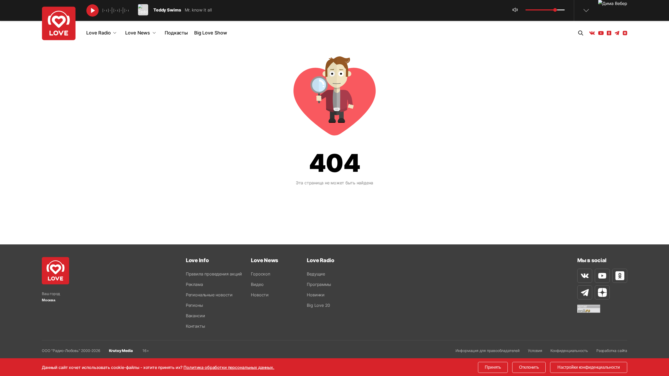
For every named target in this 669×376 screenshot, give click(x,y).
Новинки (316, 294)
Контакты (195, 326)
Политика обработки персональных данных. (228, 367)
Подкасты (176, 33)
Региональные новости (209, 294)
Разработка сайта (611, 350)
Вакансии (195, 315)
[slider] (555, 10)
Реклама (194, 284)
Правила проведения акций (214, 274)
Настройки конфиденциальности (588, 367)
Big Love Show (210, 33)
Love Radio (98, 33)
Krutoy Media (121, 350)
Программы (319, 284)
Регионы (194, 305)
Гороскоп (260, 274)
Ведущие (316, 274)
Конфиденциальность (569, 350)
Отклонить (529, 367)
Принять (493, 367)
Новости (260, 294)
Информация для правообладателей (487, 350)
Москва (48, 300)
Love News (137, 33)
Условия (535, 350)
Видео (257, 284)
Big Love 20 (318, 305)
